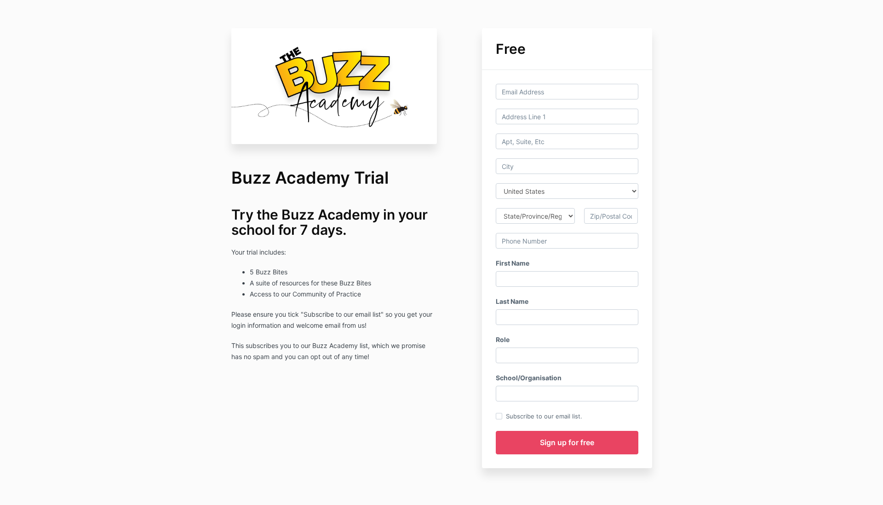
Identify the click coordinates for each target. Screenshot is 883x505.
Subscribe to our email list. (544, 416)
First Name (512, 263)
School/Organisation (529, 378)
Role (503, 339)
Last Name (512, 301)
